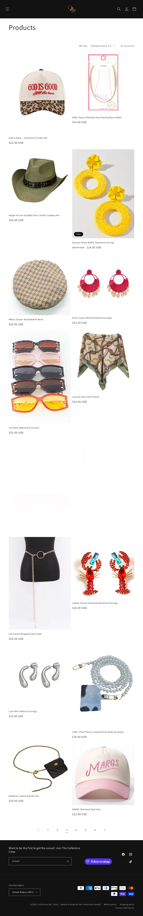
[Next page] (104, 830)
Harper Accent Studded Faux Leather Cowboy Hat (34, 215)
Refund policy (110, 904)
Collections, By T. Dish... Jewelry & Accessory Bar (59, 904)
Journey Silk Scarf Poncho (85, 397)
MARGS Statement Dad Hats (86, 809)
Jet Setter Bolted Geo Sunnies (24, 427)
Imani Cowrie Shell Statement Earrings (92, 318)
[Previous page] (38, 830)
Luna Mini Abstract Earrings (23, 711)
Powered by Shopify (92, 904)
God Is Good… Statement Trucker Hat (28, 138)
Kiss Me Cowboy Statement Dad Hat (27, 529)
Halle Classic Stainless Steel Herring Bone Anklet (97, 117)
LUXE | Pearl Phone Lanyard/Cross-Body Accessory (98, 732)
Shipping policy (127, 904)
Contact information (124, 908)
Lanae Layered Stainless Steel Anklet (91, 508)
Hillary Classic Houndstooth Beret (26, 319)
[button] (7, 9)
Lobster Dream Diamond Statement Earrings (95, 603)
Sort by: (83, 45)
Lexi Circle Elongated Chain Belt (25, 634)
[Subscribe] (67, 861)
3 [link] (67, 830)
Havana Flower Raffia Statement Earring (93, 242)
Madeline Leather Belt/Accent (24, 796)
